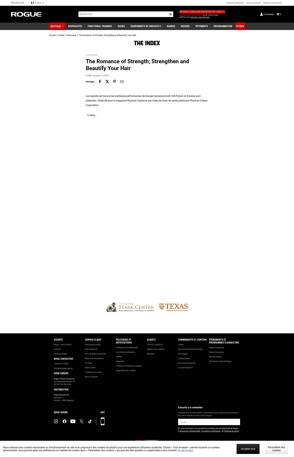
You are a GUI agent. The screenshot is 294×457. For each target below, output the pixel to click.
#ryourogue (183, 354)
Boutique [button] (56, 26)
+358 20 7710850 (61, 364)
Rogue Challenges (216, 352)
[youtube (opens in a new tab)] (73, 421)
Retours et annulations (94, 358)
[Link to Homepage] (27, 14)
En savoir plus (185, 450)
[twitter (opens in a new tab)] (81, 421)
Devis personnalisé (92, 345)
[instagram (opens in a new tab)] (56, 421)
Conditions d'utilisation (125, 352)
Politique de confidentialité (127, 347)
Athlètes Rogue (215, 357)
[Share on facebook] (100, 81)
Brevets (119, 357)
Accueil (52, 35)
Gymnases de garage (187, 363)
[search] (125, 14)
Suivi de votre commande (95, 354)
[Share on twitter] (107, 81)
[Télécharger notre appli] (102, 421)
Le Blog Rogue (184, 358)
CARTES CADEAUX (235, 3)
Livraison (88, 363)
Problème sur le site (93, 372)
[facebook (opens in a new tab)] (64, 421)
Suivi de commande (272, 3)
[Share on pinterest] (114, 81)
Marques (150, 354)
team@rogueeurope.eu (63, 368)
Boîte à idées (90, 368)
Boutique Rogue (60, 354)
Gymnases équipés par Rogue (190, 349)
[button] (170, 14)
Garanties (120, 361)
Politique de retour (231, 431)
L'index (61, 35)
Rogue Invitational (216, 347)
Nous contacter (253, 3)
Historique (71, 35)
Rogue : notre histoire (62, 345)
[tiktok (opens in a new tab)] (90, 421)
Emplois (57, 349)
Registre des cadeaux (155, 349)
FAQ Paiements (91, 349)
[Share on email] (122, 81)
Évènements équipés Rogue (220, 361)
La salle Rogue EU (185, 368)
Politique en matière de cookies (129, 366)
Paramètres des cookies (126, 370)
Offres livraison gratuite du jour (201, 12)
